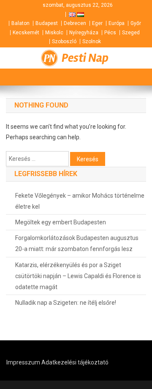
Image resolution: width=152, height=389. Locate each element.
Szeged (131, 33)
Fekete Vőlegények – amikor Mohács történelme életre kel (79, 201)
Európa (117, 23)
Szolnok (91, 41)
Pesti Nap (85, 58)
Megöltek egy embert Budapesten (60, 222)
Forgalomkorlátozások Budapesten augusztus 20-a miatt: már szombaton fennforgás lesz (76, 243)
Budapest (46, 23)
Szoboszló (64, 41)
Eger (97, 23)
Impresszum (23, 362)
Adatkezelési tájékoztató (75, 362)
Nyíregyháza (83, 33)
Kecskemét (26, 33)
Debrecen (75, 23)
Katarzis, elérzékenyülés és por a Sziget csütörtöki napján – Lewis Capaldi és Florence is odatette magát (78, 276)
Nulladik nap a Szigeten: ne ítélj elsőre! (65, 302)
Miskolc (54, 33)
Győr (135, 23)
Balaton (20, 23)
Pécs (110, 33)
